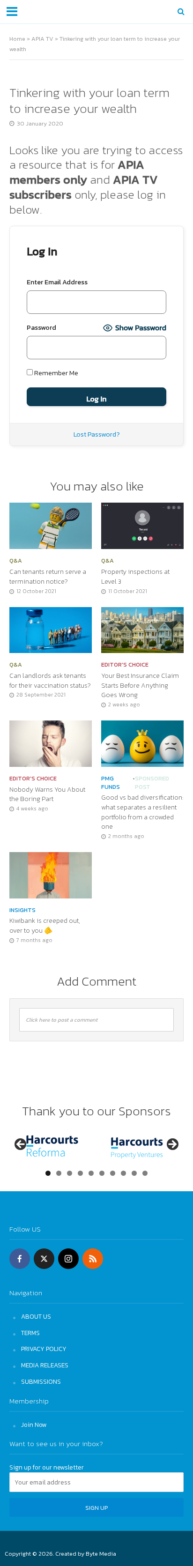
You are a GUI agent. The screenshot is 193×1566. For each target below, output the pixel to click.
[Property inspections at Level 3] (142, 525)
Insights (22, 910)
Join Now (34, 1424)
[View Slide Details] (52, 1147)
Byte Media (101, 1553)
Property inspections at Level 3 (135, 576)
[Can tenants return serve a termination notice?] (50, 525)
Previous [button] (21, 1145)
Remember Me (55, 373)
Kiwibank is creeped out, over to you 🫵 (44, 925)
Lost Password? (97, 434)
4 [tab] (80, 1173)
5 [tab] (91, 1173)
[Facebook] (19, 1258)
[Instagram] (68, 1258)
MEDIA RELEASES (44, 1365)
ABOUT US (36, 1316)
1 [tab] (48, 1173)
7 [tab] (112, 1173)
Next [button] (172, 1145)
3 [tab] (69, 1173)
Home (17, 38)
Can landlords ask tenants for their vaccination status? (50, 680)
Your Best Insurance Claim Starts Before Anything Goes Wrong (140, 685)
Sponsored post (152, 782)
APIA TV (42, 38)
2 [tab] (58, 1173)
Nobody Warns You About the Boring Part (47, 794)
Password (41, 327)
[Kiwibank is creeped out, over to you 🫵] (50, 874)
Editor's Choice (124, 665)
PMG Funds (110, 782)
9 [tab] (134, 1173)
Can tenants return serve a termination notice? (47, 576)
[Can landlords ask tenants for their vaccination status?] (50, 629)
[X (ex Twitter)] (44, 1258)
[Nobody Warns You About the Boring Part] (50, 742)
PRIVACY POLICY (44, 1348)
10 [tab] (145, 1173)
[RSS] (92, 1258)
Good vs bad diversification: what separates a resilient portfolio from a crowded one (142, 812)
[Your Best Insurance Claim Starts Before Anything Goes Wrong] (142, 629)
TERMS (30, 1332)
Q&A (15, 561)
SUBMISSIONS (41, 1381)
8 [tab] (123, 1173)
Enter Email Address (57, 282)
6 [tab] (101, 1173)
